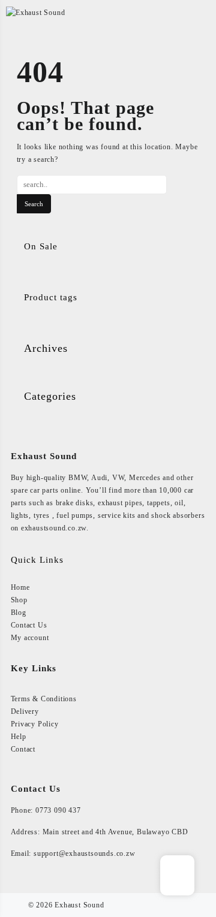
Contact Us (29, 625)
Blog (18, 612)
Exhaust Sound (79, 905)
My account (30, 638)
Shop (19, 600)
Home (20, 587)
